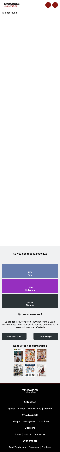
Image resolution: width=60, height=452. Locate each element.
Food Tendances (17, 447)
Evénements (30, 440)
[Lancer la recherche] (48, 5)
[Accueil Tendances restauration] (11, 5)
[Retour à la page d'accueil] (30, 391)
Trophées (46, 447)
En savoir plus (14, 336)
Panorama (33, 447)
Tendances (39, 434)
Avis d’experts (30, 415)
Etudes (21, 408)
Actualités (30, 402)
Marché (27, 434)
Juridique (15, 421)
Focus (18, 434)
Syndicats (44, 421)
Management (29, 421)
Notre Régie (45, 336)
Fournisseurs (34, 408)
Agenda (11, 408)
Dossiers (30, 427)
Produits (48, 408)
